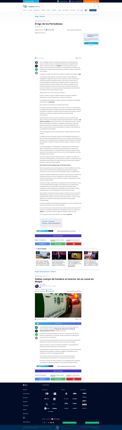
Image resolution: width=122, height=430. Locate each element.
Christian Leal (40, 27)
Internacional (37, 10)
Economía (43, 10)
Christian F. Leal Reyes (48, 221)
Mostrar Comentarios (58, 235)
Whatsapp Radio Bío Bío (93, 422)
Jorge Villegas (43, 284)
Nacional (30, 10)
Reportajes (25, 413)
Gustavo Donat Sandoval (46, 289)
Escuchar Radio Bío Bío (91, 1)
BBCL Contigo (73, 10)
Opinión (59, 10)
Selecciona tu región (29, 1)
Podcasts (25, 10)
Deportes (48, 10)
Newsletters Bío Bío (63, 1)
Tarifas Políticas (26, 422)
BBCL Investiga (65, 10)
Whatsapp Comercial (70, 422)
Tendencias (54, 10)
